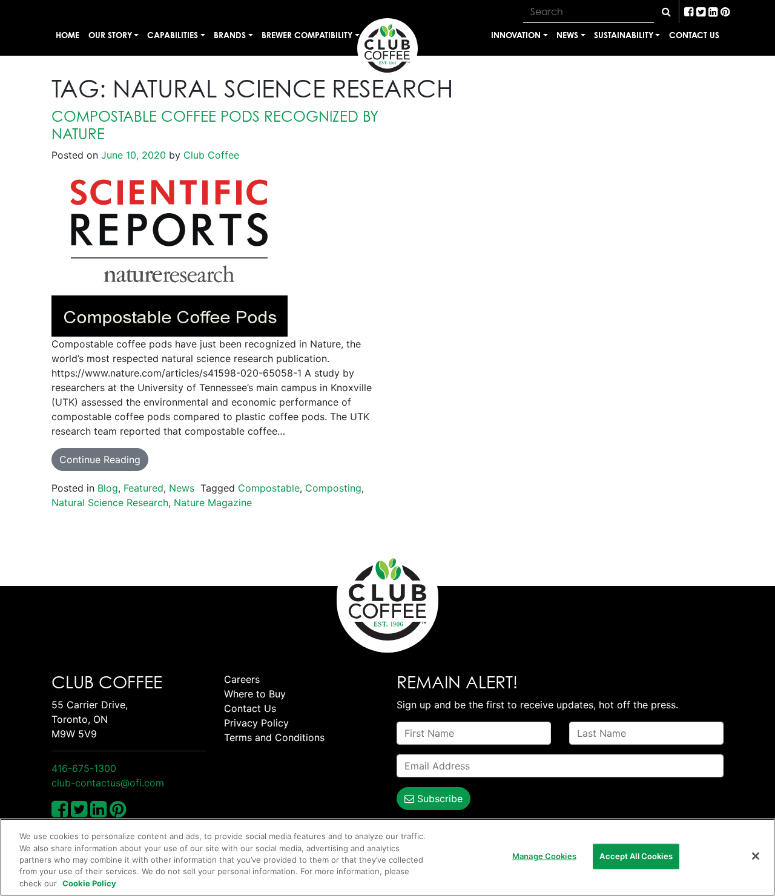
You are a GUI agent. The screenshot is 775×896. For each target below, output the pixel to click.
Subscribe (438, 798)
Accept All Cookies (635, 856)
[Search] (666, 11)
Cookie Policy (89, 883)
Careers (242, 679)
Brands (230, 35)
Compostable (269, 488)
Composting (333, 488)
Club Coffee (209, 155)
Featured (143, 488)
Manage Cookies (544, 856)
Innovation (516, 35)
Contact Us (694, 35)
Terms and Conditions (274, 737)
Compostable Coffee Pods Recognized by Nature (214, 125)
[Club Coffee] (387, 48)
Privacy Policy (256, 723)
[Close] (755, 856)
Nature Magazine (213, 502)
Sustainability (623, 35)
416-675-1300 (83, 768)
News (567, 35)
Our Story (110, 35)
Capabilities (172, 35)
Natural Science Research (109, 502)
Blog (107, 488)
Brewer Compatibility (307, 35)
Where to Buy (255, 694)
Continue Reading (99, 459)
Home (67, 35)
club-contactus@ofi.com (107, 783)
